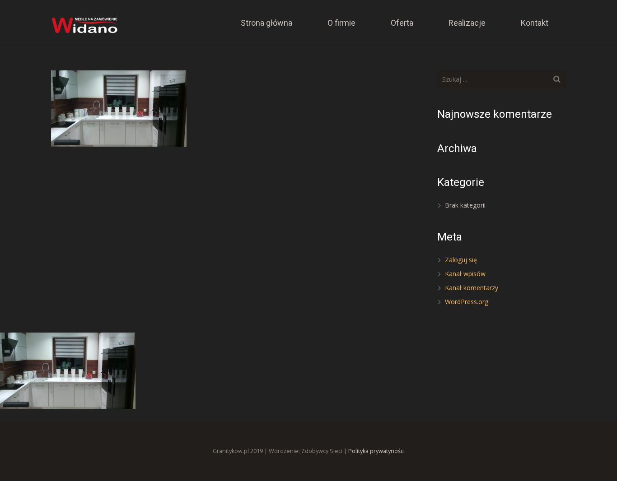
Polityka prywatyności (376, 451)
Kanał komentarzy (471, 287)
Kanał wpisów (465, 273)
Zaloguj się (461, 259)
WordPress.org (466, 301)
